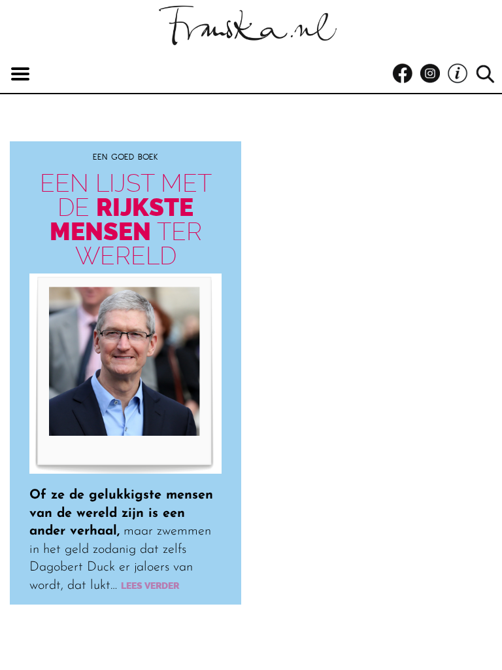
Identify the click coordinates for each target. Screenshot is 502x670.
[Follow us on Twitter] (461, 73)
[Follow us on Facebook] (406, 73)
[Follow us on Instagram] (433, 73)
